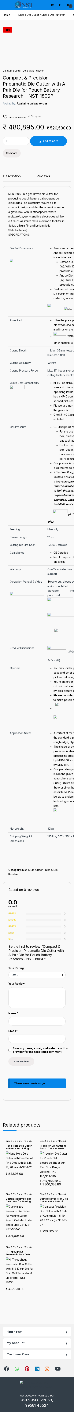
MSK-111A (62, 764)
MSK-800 (63, 760)
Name (13, 1013)
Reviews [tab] (43, 176)
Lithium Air (22, 225)
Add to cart (50, 141)
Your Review (16, 983)
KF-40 (63, 414)
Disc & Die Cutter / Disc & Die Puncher (41, 14)
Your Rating (16, 968)
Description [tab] (11, 176)
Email (13, 1031)
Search (53, 5)
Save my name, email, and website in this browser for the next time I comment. (40, 1050)
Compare (36, 116)
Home (6, 14)
